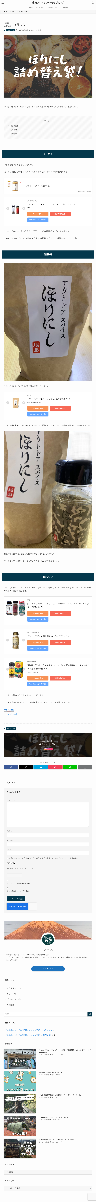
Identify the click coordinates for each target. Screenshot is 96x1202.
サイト (9, 849)
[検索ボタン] (93, 3)
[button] (11, 767)
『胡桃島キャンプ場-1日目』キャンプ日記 (22, 1030)
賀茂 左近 (47, 1035)
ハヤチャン (47, 1030)
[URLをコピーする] (85, 767)
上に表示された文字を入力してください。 (22, 868)
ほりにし (15, 126)
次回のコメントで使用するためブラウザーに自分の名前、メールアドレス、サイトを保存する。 (44, 858)
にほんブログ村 (10, 714)
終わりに (15, 134)
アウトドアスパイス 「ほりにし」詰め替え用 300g (48, 399)
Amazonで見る (38, 214)
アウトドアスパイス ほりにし (38, 186)
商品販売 (10, 1005)
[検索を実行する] (89, 1014)
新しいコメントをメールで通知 (18, 883)
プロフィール (48, 969)
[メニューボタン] (3, 3)
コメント (11, 800)
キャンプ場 (11, 994)
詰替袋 (14, 130)
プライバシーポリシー (16, 999)
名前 (9, 831)
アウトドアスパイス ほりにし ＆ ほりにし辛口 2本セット (51, 204)
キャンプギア (10, 30)
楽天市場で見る (60, 214)
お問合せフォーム (14, 988)
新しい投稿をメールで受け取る (18, 891)
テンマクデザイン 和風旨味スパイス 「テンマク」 (48, 636)
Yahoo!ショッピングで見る (37, 220)
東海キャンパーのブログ (48, 2)
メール (10, 840)
